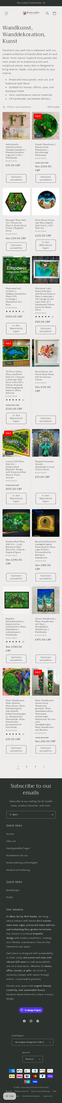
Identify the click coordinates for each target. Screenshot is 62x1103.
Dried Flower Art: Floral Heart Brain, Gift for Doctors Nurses (45, 375)
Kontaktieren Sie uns (17, 855)
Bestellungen (13, 890)
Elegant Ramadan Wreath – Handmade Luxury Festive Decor (45, 465)
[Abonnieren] (51, 814)
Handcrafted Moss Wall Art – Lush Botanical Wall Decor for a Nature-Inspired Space (16, 547)
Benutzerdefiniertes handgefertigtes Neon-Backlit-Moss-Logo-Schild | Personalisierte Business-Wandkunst (45, 549)
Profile (9, 897)
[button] (6, 13)
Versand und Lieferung (18, 870)
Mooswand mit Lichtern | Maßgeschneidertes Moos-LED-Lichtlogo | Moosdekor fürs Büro (16, 296)
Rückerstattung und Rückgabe (21, 862)
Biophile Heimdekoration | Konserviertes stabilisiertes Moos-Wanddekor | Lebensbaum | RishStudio (16, 627)
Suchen (10, 834)
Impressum (47, 1096)
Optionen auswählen (16, 178)
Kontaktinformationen (31, 1096)
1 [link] (18, 766)
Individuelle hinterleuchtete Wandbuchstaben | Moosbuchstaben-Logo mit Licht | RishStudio (16, 151)
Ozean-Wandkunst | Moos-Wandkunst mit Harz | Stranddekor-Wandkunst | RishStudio (45, 626)
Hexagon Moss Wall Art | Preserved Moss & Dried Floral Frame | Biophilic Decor (16, 225)
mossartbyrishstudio (29, 1087)
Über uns (11, 841)
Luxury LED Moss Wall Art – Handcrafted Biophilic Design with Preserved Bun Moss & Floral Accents (16, 469)
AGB (54, 1091)
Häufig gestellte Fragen (18, 848)
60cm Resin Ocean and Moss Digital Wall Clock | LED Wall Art (45, 224)
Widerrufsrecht (21, 1091)
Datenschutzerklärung (40, 1091)
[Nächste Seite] (43, 766)
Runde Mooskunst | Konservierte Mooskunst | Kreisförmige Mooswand (45, 150)
